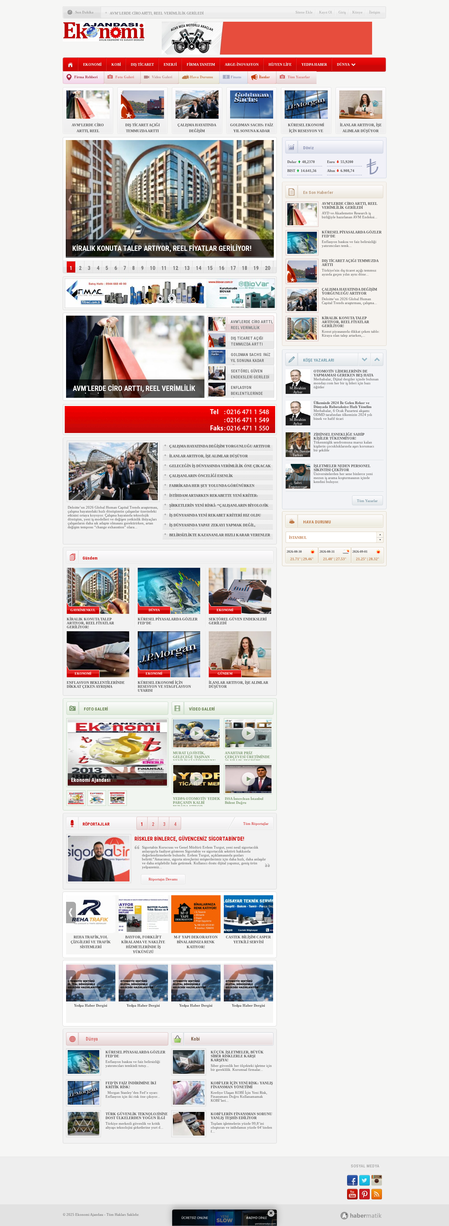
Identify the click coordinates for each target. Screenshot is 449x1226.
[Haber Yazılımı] (368, 1215)
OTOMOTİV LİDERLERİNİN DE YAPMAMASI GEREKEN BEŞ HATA (343, 373)
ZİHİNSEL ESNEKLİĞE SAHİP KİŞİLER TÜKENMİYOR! (339, 436)
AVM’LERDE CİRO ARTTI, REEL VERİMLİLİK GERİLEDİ (157, 13)
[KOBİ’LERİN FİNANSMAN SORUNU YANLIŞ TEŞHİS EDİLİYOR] (188, 1134)
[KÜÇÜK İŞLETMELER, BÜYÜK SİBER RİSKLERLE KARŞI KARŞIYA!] (188, 1072)
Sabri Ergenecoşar (298, 485)
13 (187, 268)
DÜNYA (343, 64)
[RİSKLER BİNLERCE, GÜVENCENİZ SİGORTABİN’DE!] (99, 880)
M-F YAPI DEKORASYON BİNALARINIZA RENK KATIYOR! (196, 942)
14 (198, 268)
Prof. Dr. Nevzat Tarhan (298, 453)
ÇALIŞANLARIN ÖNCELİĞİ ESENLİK (201, 476)
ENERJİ (170, 64)
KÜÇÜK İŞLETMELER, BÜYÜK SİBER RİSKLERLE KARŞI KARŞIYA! (237, 1056)
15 (210, 268)
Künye (357, 12)
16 (221, 268)
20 (267, 268)
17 (233, 268)
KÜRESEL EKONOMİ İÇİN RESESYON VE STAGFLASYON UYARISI (164, 686)
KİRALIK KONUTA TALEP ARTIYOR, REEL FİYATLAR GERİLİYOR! (90, 623)
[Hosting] (344, 1215)
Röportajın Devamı (163, 879)
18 (244, 268)
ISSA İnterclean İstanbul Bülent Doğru (244, 801)
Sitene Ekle (304, 12)
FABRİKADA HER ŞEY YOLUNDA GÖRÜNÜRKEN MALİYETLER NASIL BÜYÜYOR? (211, 488)
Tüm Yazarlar (299, 77)
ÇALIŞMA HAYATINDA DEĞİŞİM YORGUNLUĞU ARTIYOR (219, 446)
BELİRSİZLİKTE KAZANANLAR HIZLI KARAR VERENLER (219, 535)
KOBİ (116, 64)
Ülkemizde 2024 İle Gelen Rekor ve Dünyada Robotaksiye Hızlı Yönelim (342, 405)
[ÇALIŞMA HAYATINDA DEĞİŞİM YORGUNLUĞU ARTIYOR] (302, 309)
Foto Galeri (124, 77)
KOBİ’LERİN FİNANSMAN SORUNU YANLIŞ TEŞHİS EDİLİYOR (241, 1116)
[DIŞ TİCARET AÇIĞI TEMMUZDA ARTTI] (302, 281)
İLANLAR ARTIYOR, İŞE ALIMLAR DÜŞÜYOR (208, 456)
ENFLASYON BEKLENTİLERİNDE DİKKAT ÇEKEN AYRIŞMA (96, 684)
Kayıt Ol (325, 12)
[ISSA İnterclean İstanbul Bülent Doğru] (248, 791)
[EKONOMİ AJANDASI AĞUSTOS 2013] (97, 803)
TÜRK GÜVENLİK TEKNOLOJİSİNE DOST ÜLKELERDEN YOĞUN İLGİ (137, 1116)
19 (256, 268)
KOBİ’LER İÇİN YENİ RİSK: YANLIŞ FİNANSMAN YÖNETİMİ (242, 1085)
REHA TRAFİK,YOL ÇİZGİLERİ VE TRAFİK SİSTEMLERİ (91, 942)
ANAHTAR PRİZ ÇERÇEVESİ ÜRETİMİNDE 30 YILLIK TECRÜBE (247, 757)
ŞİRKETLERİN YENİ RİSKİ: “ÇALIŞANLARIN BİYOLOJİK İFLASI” (219, 508)
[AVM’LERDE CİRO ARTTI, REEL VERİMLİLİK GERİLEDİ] (135, 357)
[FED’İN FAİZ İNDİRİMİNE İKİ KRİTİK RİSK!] (83, 1103)
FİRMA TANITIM (201, 64)
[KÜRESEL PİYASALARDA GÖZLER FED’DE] (83, 1072)
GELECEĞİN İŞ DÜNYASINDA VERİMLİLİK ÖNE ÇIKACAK (220, 466)
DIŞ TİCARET (142, 64)
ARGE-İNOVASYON (242, 64)
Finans (236, 77)
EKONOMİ (92, 64)
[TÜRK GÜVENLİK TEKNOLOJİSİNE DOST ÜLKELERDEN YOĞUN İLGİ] (83, 1134)
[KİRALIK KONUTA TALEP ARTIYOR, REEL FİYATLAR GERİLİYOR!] (302, 338)
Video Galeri (162, 77)
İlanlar (264, 77)
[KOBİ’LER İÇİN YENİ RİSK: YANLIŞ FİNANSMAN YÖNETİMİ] (188, 1103)
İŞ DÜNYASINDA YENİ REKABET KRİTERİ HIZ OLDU (215, 515)
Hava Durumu (201, 77)
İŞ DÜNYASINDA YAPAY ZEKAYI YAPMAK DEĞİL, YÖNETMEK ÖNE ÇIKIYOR (212, 528)
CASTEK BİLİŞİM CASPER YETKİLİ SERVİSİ (248, 939)
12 (175, 268)
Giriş (342, 12)
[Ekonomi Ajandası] (76, 803)
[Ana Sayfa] (70, 64)
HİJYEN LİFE (280, 64)
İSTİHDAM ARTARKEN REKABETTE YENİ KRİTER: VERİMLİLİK (213, 498)
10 (152, 268)
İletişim (374, 12)
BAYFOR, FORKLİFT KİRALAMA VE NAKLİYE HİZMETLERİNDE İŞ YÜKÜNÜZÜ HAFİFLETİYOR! (143, 947)
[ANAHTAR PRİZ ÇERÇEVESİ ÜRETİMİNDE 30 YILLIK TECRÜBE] (248, 746)
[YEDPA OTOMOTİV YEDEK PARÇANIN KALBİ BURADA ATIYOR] (196, 791)
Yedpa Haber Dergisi (90, 1005)
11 (164, 268)
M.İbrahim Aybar (298, 390)
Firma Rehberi (86, 77)
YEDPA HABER (314, 64)
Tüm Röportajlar (256, 824)
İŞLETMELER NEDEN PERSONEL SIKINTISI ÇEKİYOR (342, 468)
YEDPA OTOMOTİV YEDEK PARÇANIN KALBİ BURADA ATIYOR (196, 802)
